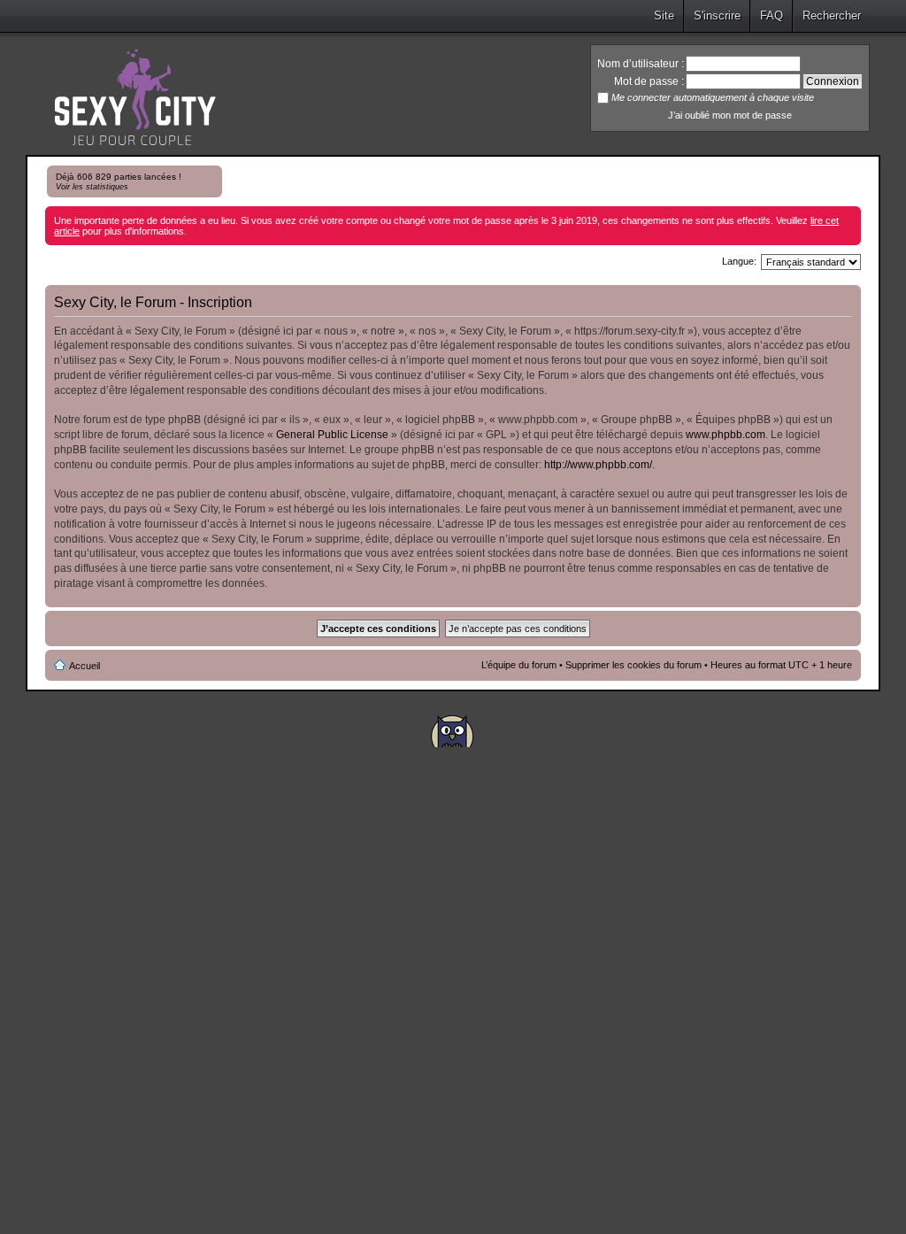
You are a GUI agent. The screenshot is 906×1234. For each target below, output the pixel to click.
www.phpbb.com (725, 434)
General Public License (332, 434)
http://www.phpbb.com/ (598, 465)
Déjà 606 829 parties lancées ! (118, 181)
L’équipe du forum (519, 664)
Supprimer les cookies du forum (633, 664)
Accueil (84, 665)
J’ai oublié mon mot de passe (730, 115)
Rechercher (831, 15)
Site (664, 15)
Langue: (739, 261)
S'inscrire (717, 15)
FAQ (771, 15)
